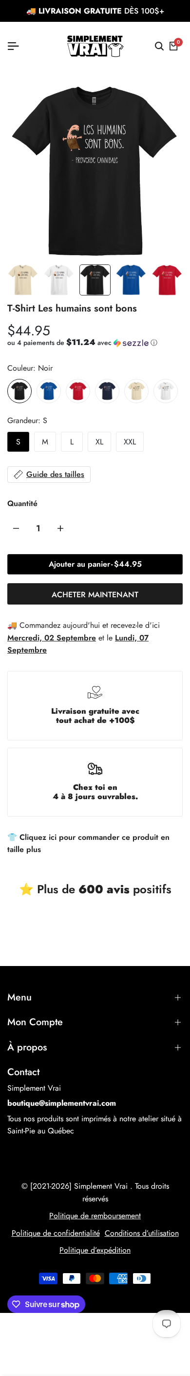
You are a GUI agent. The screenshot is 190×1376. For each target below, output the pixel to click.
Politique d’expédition (95, 1250)
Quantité (22, 503)
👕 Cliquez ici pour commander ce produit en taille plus (88, 843)
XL (99, 441)
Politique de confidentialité (56, 1233)
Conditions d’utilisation (142, 1233)
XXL (130, 441)
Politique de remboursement (95, 1215)
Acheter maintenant (95, 594)
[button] (82, 342)
